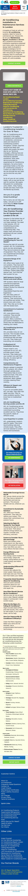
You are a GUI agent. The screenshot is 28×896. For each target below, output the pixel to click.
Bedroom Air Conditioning (12, 103)
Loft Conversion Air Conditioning (10, 109)
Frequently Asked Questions (11, 784)
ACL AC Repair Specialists (10, 870)
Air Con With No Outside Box (11, 840)
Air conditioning (14, 32)
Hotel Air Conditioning (11, 106)
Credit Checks (6, 788)
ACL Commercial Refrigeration (11, 872)
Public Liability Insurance (10, 792)
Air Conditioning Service (9, 818)
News (3, 794)
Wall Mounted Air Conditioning (9, 116)
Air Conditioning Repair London (12, 842)
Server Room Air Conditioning (13, 114)
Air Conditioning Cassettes (12, 101)
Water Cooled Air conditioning (13, 204)
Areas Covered (6, 838)
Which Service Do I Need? (10, 821)
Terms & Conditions (8, 799)
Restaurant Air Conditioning (13, 112)
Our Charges (5, 795)
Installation (13, 40)
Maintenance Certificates (10, 790)
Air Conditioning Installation (11, 814)
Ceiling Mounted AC (10, 104)
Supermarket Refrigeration (10, 812)
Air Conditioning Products (10, 810)
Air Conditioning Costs (9, 816)
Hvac (3, 819)
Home (2, 11)
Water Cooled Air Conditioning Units (13, 859)
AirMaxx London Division (9, 874)
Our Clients (5, 827)
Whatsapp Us (14, 2)
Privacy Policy (6, 797)
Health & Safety (6, 823)
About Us (4, 781)
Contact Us (5, 786)
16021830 (18, 886)
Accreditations (6, 782)
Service (21, 40)
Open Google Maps (16, 891)
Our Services (5, 825)
